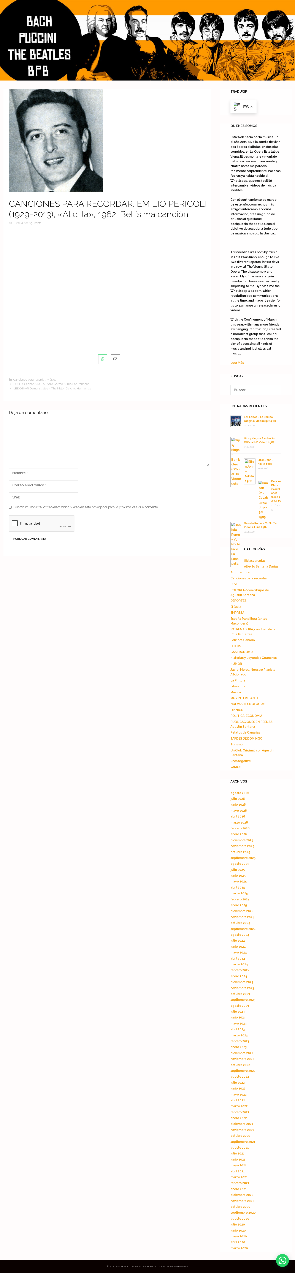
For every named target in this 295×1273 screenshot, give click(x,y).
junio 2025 (238, 875)
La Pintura (238, 680)
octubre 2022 (240, 1065)
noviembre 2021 (242, 1130)
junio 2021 (237, 1159)
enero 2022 (238, 1118)
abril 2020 (237, 1242)
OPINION (237, 710)
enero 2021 (238, 1189)
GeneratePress (177, 1266)
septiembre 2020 (243, 1212)
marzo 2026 (239, 822)
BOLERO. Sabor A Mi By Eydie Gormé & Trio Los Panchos (51, 384)
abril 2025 (237, 887)
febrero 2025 (239, 899)
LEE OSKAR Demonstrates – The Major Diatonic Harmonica (52, 388)
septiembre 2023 (242, 999)
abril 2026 (237, 816)
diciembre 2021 (241, 1124)
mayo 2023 (238, 1023)
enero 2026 (238, 834)
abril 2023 (237, 1029)
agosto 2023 (239, 1005)
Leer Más (237, 362)
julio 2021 (237, 1153)
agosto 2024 (239, 934)
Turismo (236, 744)
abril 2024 (237, 958)
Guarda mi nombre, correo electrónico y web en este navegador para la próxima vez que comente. (86, 507)
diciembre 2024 (242, 911)
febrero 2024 (240, 970)
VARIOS (235, 767)
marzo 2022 (239, 1106)
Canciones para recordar (29, 379)
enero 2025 (238, 905)
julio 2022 (237, 1082)
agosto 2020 (239, 1218)
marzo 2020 (239, 1248)
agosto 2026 (239, 793)
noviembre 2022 (242, 1059)
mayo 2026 (238, 810)
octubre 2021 (240, 1135)
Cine (233, 584)
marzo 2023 (238, 1035)
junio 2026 (238, 804)
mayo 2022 (238, 1094)
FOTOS (235, 646)
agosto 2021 (239, 1147)
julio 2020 (237, 1224)
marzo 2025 (239, 893)
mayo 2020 (238, 1236)
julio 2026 (237, 798)
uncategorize (240, 761)
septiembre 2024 (243, 929)
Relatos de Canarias (245, 732)
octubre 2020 (240, 1206)
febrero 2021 (239, 1183)
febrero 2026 (240, 828)
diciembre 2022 (241, 1053)
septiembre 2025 (242, 858)
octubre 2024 (240, 923)
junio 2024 (238, 946)
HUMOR (236, 664)
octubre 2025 (240, 852)
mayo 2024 (238, 952)
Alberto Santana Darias (261, 566)
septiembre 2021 (242, 1141)
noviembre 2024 (242, 917)
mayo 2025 (238, 881)
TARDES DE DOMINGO (246, 738)
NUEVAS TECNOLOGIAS (247, 704)
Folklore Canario (242, 640)
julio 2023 (237, 1011)
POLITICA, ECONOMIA (246, 716)
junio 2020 (238, 1230)
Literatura (238, 686)
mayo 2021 (238, 1165)
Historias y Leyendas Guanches (253, 657)
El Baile (235, 607)
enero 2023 (238, 1047)
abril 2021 (237, 1171)
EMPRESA (237, 612)
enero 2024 (238, 976)
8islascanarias (254, 560)
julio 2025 (237, 869)
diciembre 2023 (241, 982)
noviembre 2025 (242, 846)
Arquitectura (240, 572)
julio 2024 (237, 940)
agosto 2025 (239, 863)
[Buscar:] (255, 390)
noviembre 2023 (242, 988)
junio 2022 (238, 1088)
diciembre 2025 (241, 840)
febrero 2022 (239, 1112)
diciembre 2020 (242, 1195)
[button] (282, 1260)
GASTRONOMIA (241, 652)
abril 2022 (237, 1100)
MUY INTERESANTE (244, 698)
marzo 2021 (238, 1177)
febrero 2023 (239, 1041)
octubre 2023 (240, 994)
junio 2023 (237, 1017)
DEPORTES (238, 601)
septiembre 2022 (242, 1070)
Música (51, 379)
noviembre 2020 (242, 1201)
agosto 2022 (239, 1076)
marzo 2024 (239, 964)
